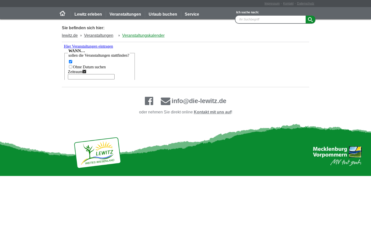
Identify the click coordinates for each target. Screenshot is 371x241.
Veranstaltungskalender (143, 35)
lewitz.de (70, 35)
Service (192, 14)
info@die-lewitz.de (199, 100)
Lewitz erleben (88, 14)
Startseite (62, 13)
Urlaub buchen (163, 14)
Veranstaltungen (125, 14)
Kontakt (288, 3)
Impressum (272, 3)
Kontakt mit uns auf (212, 112)
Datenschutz (305, 3)
